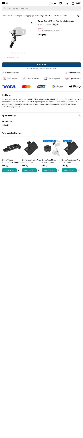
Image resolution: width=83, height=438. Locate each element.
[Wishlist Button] (60, 3)
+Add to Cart (9, 170)
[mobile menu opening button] (3, 3)
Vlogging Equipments (32, 16)
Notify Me (41, 64)
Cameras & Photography (15, 16)
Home (4, 16)
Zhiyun (55, 24)
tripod (5, 125)
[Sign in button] (66, 3)
